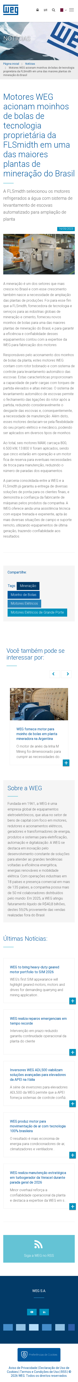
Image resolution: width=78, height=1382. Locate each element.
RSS (64, 1372)
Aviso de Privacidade (23, 1368)
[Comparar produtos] (45, 10)
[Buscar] (53, 10)
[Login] (37, 10)
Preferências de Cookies (43, 1354)
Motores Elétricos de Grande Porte (37, 612)
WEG (9, 10)
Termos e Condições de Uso (39, 1372)
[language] (62, 10)
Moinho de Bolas (23, 595)
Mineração (28, 586)
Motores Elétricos (24, 603)
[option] (39, 723)
